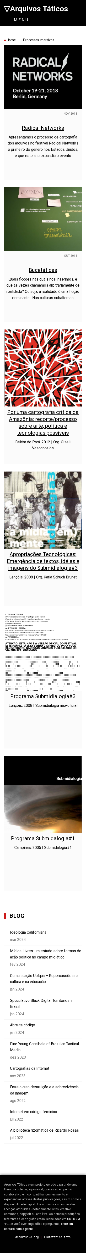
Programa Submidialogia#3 (42, 696)
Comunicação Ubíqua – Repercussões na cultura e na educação (44, 978)
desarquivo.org (27, 1237)
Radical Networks (43, 128)
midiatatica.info (57, 1237)
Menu (20, 20)
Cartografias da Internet (29, 1068)
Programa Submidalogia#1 (43, 838)
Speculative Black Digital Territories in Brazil (41, 1003)
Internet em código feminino (33, 1111)
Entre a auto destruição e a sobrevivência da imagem (44, 1090)
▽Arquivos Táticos (36, 8)
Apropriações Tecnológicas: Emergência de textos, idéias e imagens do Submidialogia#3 (43, 561)
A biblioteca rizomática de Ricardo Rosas (44, 1130)
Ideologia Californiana (28, 932)
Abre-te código (22, 1025)
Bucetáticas (43, 270)
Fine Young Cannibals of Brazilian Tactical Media (44, 1047)
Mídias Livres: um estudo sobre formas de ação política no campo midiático (45, 954)
